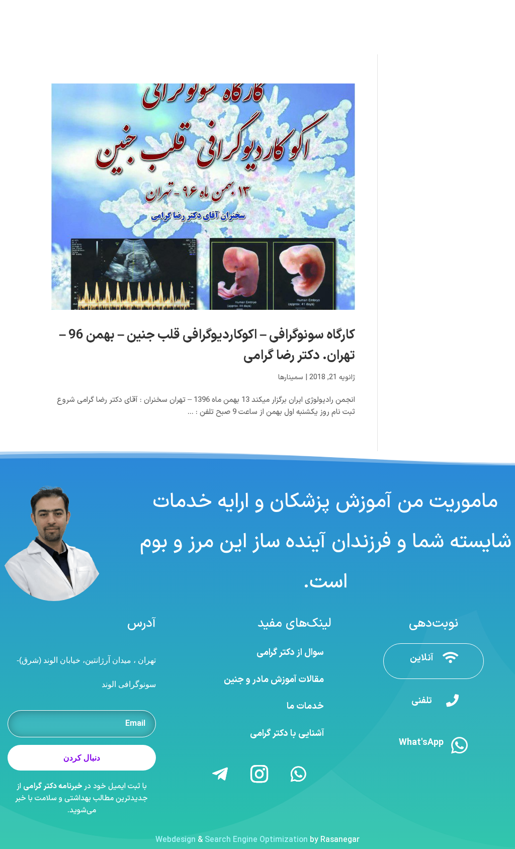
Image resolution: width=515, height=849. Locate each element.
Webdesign (175, 840)
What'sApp (421, 742)
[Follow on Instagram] (259, 774)
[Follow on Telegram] (220, 774)
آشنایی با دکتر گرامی (287, 733)
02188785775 (393, 10)
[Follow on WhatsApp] (298, 774)
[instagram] (17, 9)
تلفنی (421, 701)
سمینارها (290, 377)
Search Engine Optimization (256, 840)
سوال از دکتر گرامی (290, 652)
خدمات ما (305, 706)
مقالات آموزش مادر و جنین (274, 680)
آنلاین (421, 658)
